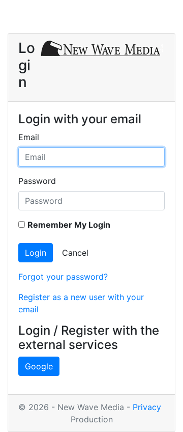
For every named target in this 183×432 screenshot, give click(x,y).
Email (28, 137)
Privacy (147, 407)
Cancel (75, 253)
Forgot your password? (63, 277)
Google (39, 366)
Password (37, 181)
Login (35, 253)
